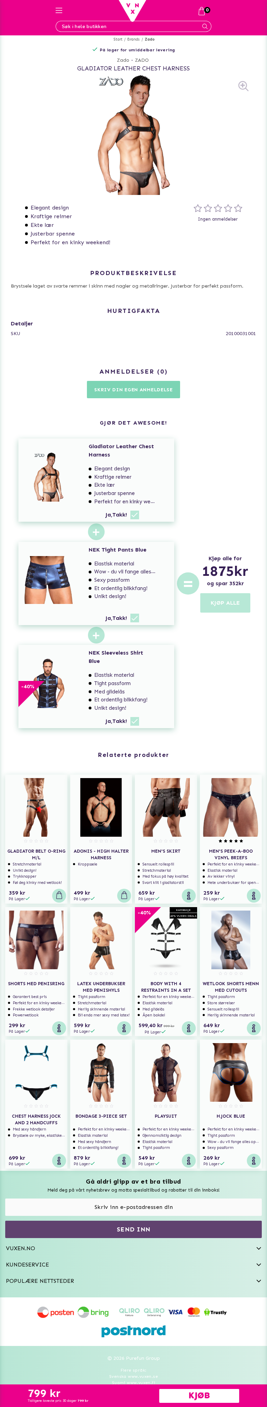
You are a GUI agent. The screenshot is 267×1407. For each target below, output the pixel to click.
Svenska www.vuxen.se (133, 1376)
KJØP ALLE (225, 602)
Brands (133, 39)
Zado (150, 39)
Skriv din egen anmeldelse (133, 390)
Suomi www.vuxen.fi (133, 1382)
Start (118, 39)
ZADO (142, 60)
